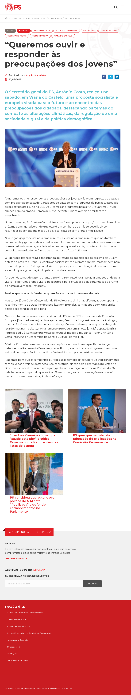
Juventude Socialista (16, 619)
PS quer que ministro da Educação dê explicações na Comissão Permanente (95, 439)
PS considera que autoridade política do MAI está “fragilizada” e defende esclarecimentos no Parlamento (32, 504)
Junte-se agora (14, 558)
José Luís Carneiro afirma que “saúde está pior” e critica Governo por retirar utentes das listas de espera (34, 441)
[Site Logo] (14, 7)
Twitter (110, 77)
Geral (10, 31)
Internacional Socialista (17, 640)
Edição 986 (89, 31)
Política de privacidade (17, 660)
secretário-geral (17, 36)
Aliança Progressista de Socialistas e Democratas (29, 633)
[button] (116, 7)
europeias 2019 (109, 31)
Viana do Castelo (63, 36)
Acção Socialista (36, 75)
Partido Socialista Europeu (19, 626)
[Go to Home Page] (6, 18)
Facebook (104, 77)
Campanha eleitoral (66, 31)
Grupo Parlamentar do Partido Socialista (26, 612)
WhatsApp (39, 569)
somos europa (40, 36)
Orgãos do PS (13, 647)
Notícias (23, 31)
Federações (12, 653)
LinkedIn (117, 77)
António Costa (42, 31)
